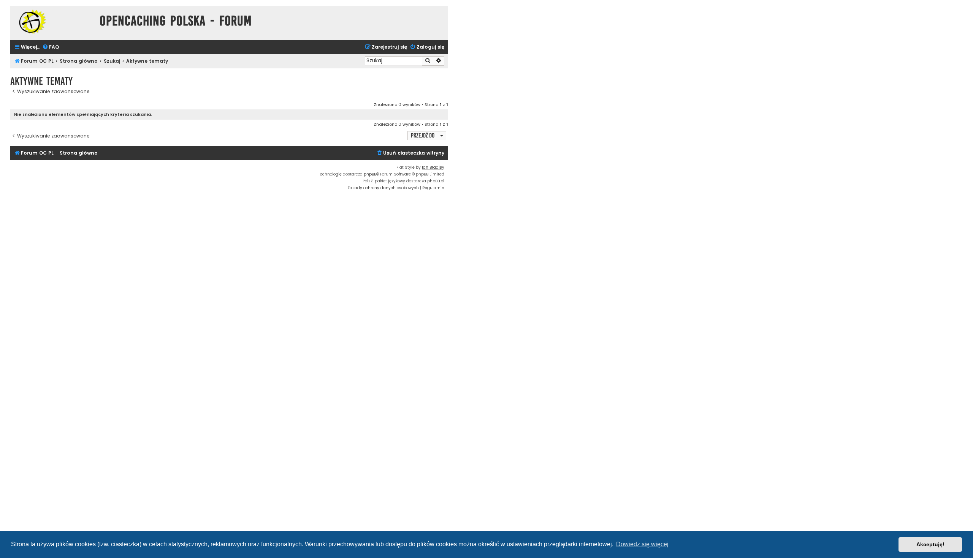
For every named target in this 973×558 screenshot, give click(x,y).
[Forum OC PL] (53, 21)
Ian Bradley (433, 167)
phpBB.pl (435, 181)
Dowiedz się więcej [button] (642, 544)
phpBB (370, 174)
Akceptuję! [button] (930, 544)
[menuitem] (50, 47)
